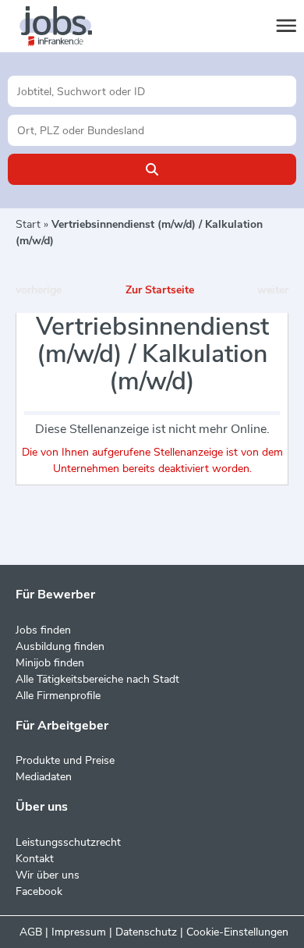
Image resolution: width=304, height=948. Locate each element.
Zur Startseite (159, 289)
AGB (30, 932)
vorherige (39, 289)
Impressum (78, 932)
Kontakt (35, 858)
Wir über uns (48, 875)
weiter (272, 289)
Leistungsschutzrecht (68, 842)
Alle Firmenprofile (58, 695)
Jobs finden (43, 630)
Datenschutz (146, 932)
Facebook (39, 891)
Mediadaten (44, 776)
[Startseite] (70, 26)
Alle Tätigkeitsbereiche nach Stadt (97, 679)
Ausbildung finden (60, 646)
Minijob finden (50, 662)
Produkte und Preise (65, 760)
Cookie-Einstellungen (237, 932)
